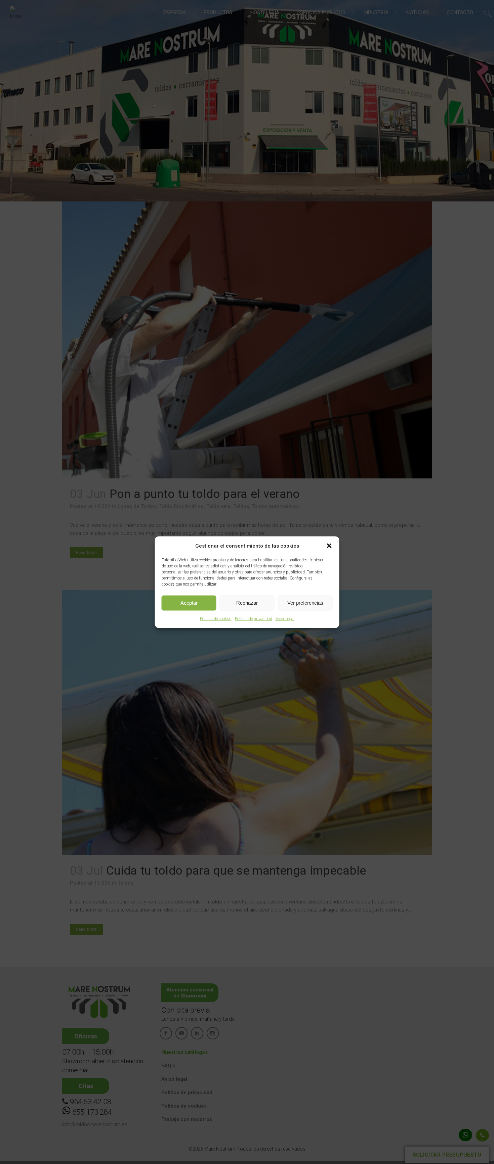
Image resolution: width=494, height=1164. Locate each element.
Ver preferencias (305, 603)
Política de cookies (216, 618)
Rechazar (247, 603)
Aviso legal (285, 618)
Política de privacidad (253, 618)
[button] (329, 545)
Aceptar (189, 603)
